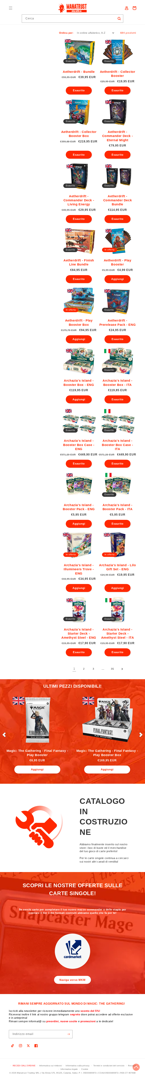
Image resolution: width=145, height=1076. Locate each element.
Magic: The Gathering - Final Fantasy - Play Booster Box (107, 753)
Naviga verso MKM (72, 979)
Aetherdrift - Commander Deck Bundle (117, 200)
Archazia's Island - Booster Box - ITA (117, 382)
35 (112, 668)
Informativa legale (69, 1069)
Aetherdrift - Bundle (79, 72)
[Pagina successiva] (122, 669)
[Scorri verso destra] (141, 735)
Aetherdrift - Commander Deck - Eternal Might (117, 136)
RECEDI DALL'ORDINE (24, 1066)
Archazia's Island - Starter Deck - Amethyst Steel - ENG (78, 634)
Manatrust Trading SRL (28, 1073)
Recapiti (132, 1066)
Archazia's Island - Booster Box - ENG (78, 382)
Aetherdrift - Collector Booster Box (79, 134)
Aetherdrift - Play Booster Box (79, 322)
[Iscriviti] (68, 1034)
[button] (10, 8)
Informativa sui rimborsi (50, 1066)
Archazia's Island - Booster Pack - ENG (79, 507)
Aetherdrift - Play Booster (117, 262)
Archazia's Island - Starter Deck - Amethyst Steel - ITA (117, 634)
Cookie (84, 1069)
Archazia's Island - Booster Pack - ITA (118, 507)
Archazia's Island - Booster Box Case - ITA (117, 445)
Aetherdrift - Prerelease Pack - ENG (117, 322)
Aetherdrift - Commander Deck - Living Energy (78, 200)
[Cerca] (119, 18)
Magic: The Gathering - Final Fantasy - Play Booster (37, 753)
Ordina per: (66, 32)
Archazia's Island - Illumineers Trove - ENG (79, 569)
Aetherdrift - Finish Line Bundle (78, 262)
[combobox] (72, 19)
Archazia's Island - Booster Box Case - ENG (78, 445)
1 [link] (74, 668)
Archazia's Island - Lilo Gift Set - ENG (117, 567)
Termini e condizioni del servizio (108, 1066)
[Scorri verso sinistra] (4, 735)
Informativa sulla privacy (78, 1066)
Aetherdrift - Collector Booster (117, 74)
